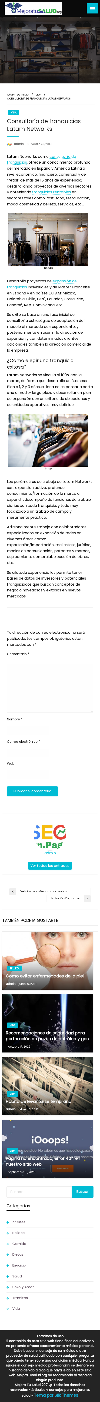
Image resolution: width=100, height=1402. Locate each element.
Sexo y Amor (23, 1286)
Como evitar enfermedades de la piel (45, 976)
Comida (19, 1243)
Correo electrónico (23, 741)
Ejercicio (19, 1265)
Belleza (15, 968)
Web (10, 763)
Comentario (18, 654)
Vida (38, 94)
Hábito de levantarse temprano (38, 1101)
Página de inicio (18, 94)
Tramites (20, 1297)
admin (19, 144)
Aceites (19, 1222)
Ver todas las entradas (50, 865)
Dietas (17, 1254)
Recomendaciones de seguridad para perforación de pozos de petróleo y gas (47, 1036)
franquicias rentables (51, 192)
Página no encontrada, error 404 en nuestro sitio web (43, 1161)
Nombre (15, 719)
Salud (17, 1276)
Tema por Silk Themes (56, 1395)
